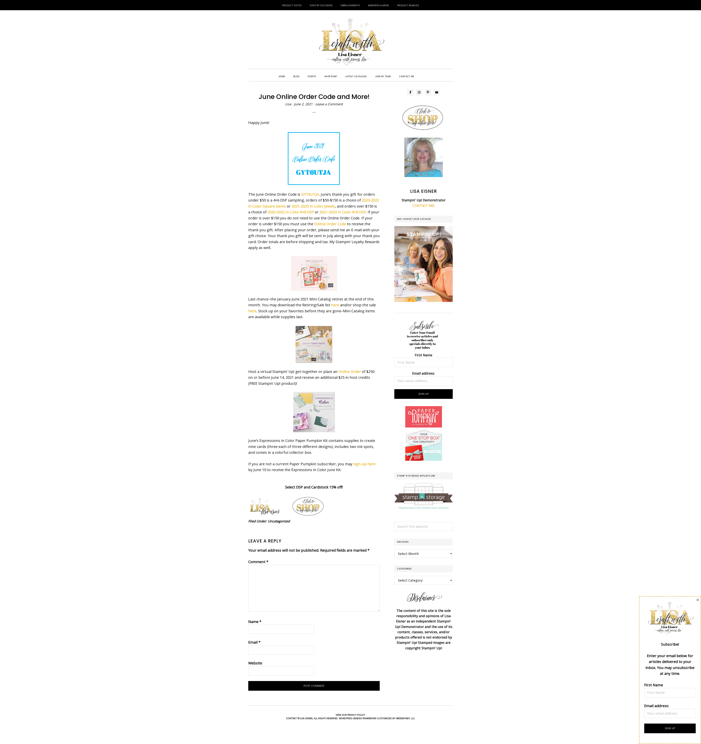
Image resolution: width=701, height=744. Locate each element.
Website (255, 663)
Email (254, 642)
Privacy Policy (356, 714)
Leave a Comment (329, 104)
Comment (258, 561)
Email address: (423, 373)
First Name (423, 355)
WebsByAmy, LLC (405, 718)
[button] (422, 73)
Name (254, 621)
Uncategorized (279, 521)
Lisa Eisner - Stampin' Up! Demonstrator (350, 42)
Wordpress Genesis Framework (358, 718)
